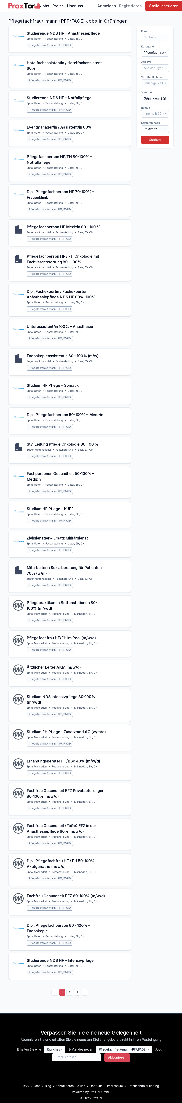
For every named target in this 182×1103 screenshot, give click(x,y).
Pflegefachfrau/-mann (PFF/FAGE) (50, 45)
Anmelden (106, 6)
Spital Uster (34, 38)
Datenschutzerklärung (143, 1086)
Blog (48, 1086)
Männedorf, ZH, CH (86, 613)
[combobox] (155, 53)
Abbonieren (117, 1057)
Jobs (44, 6)
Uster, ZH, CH (76, 38)
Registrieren (130, 6)
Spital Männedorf (37, 613)
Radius (145, 107)
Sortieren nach (150, 122)
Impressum (115, 1086)
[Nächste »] (85, 992)
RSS (26, 1086)
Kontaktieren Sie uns (70, 1086)
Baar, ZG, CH (85, 232)
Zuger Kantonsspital (39, 232)
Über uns (75, 6)
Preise (58, 6)
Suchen (155, 140)
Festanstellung (54, 38)
